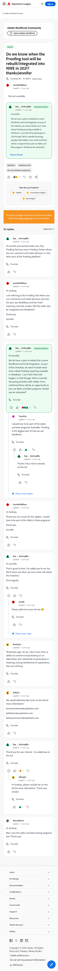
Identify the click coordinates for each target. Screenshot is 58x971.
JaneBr (22, 601)
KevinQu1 (17, 644)
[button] (15, 78)
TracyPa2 (23, 416)
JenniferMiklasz (20, 85)
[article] (29, 255)
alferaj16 (22, 777)
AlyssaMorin (18, 820)
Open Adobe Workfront (24, 33)
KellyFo (16, 692)
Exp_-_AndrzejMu (23, 106)
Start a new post (25, 218)
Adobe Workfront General (13, 13)
